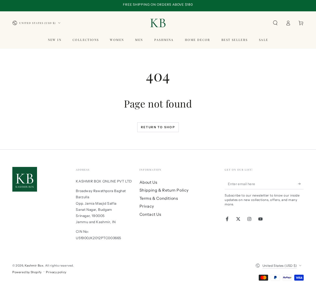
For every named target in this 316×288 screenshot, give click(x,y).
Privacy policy (56, 272)
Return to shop (158, 127)
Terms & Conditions (158, 198)
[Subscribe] (301, 183)
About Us (148, 182)
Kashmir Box (34, 265)
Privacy (146, 206)
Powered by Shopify (27, 272)
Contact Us (150, 214)
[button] (275, 23)
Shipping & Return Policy (164, 190)
